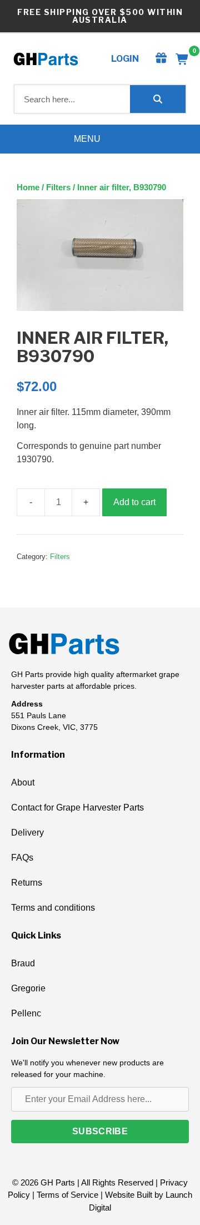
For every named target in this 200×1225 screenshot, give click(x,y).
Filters (58, 187)
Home (28, 187)
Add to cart (134, 502)
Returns (26, 882)
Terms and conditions (53, 907)
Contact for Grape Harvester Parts (77, 807)
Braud (23, 963)
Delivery (27, 832)
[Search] (158, 99)
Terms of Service (67, 1194)
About (22, 782)
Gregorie (28, 988)
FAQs (22, 857)
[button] (100, 1131)
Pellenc (26, 1013)
